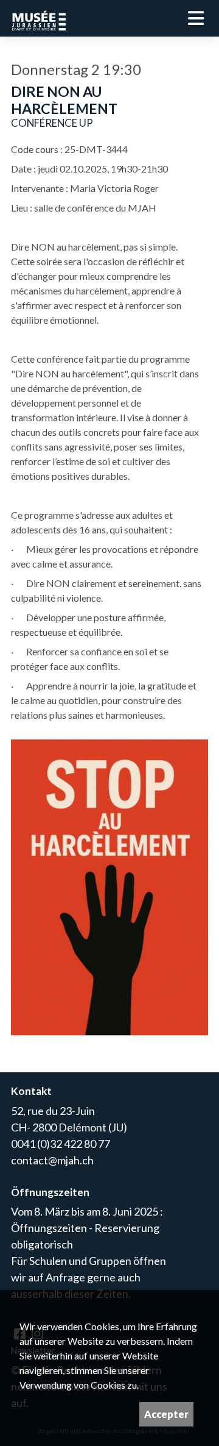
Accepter (166, 1414)
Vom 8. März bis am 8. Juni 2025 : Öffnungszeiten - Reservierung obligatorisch (87, 1228)
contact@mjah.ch (52, 1160)
